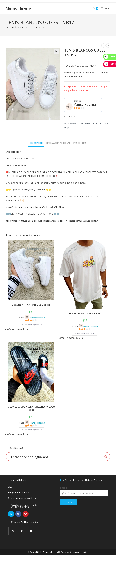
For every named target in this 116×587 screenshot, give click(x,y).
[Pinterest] (22, 531)
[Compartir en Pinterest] (26, 514)
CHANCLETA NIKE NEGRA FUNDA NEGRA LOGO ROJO (31, 408)
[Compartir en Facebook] (18, 514)
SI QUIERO (68, 502)
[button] (56, 51)
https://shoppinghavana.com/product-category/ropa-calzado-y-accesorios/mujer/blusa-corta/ (51, 220)
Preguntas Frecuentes (19, 492)
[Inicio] (7, 27)
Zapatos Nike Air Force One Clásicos (31, 304)
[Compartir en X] (11, 514)
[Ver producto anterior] (103, 45)
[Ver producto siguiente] (108, 45)
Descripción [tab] (36, 143)
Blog (10, 486)
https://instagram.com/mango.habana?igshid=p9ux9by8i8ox (35, 207)
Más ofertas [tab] (79, 143)
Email (63, 487)
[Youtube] (31, 531)
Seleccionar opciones (31, 324)
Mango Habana (18, 8)
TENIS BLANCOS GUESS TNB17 (33, 27)
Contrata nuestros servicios (22, 498)
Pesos (110, 63)
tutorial (101, 72)
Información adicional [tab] (58, 143)
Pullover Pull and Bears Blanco (85, 313)
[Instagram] (12, 531)
